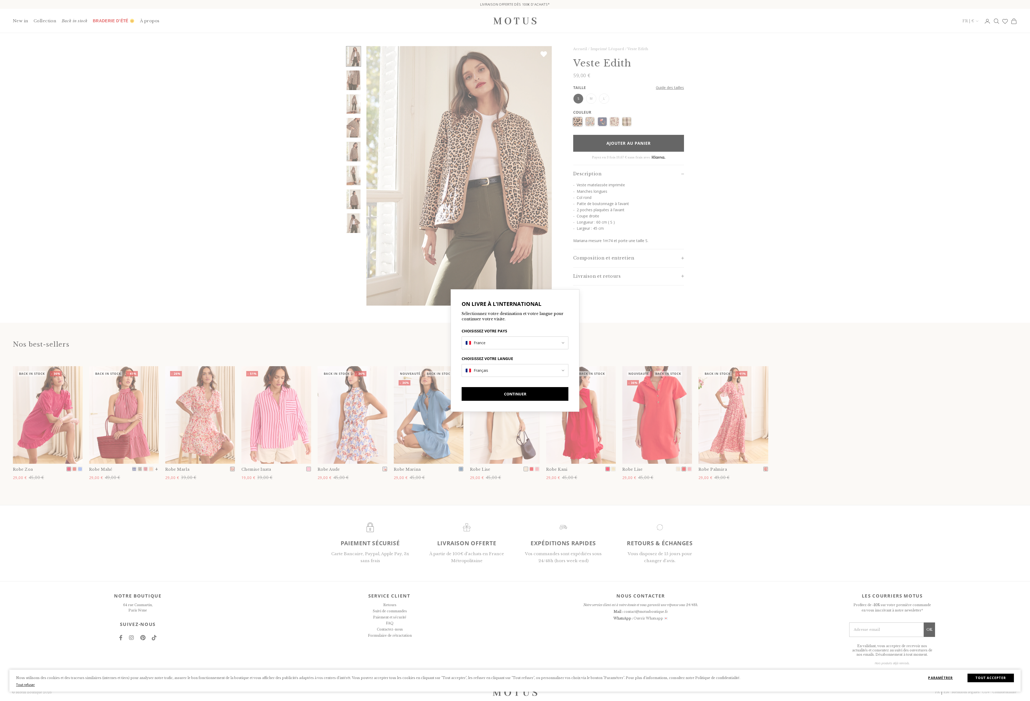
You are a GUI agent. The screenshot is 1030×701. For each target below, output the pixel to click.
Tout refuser (25, 685)
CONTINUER (515, 393)
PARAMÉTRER (940, 678)
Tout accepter (991, 678)
